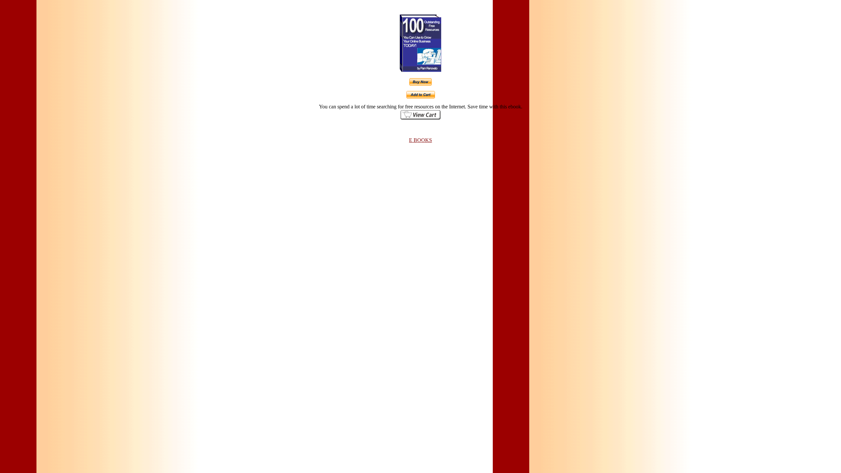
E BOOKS (420, 140)
